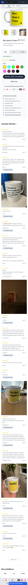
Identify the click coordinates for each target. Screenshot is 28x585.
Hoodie (22, 52)
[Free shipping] (22, 2)
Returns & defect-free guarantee (13, 115)
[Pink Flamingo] (4, 71)
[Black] (17, 71)
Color (4, 63)
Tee (14, 52)
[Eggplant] (13, 71)
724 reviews (12, 60)
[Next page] (19, 559)
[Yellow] (4, 67)
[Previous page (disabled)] (8, 559)
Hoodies (18, 6)
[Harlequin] (13, 67)
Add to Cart (14, 81)
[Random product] (16, 2)
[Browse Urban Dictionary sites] (3, 2)
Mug (5, 52)
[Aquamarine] (9, 67)
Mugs (9, 6)
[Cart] (25, 2)
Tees (13, 6)
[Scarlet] (17, 67)
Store (3, 6)
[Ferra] (9, 71)
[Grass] (22, 67)
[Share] (19, 2)
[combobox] (12, 2)
